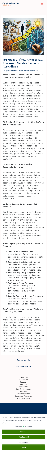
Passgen (23, 382)
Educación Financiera (23, 396)
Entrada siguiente (23, 366)
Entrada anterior (23, 360)
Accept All (23, 432)
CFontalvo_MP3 (23, 398)
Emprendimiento (10, 70)
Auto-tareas (23, 380)
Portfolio (23, 384)
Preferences (23, 442)
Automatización (23, 387)
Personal (23, 391)
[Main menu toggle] (42, 3)
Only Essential (23, 437)
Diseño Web (23, 377)
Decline (23, 448)
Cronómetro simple (23, 389)
